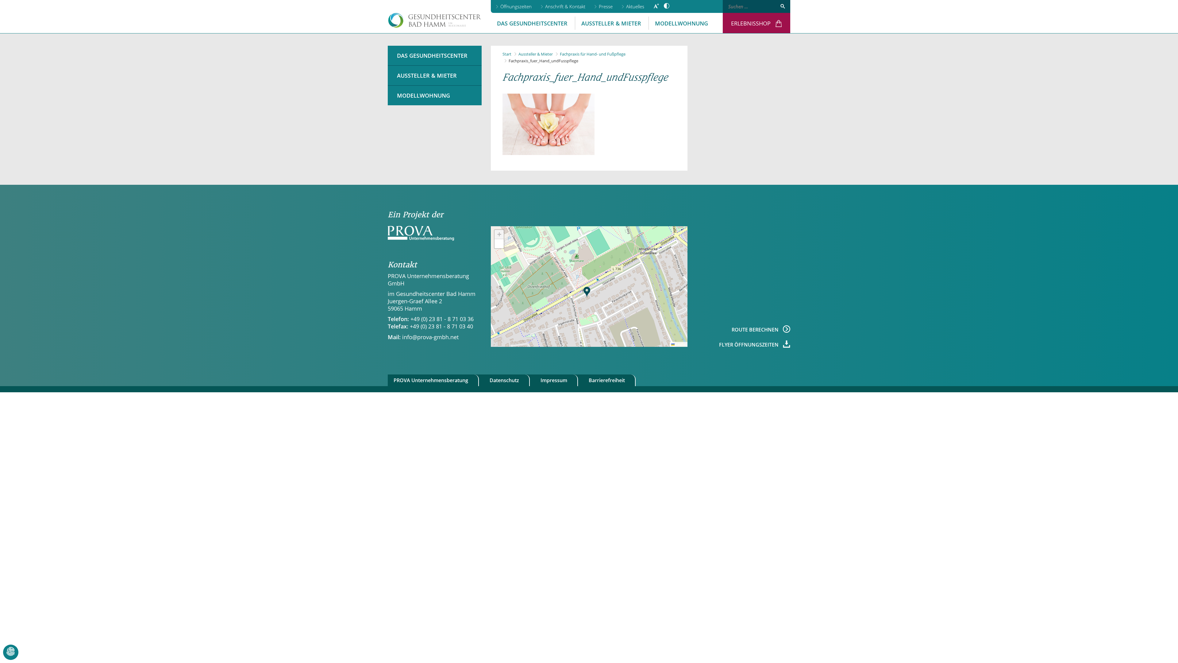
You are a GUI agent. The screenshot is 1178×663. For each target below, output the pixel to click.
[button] (586, 292)
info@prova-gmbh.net (430, 337)
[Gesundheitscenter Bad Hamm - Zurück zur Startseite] (435, 20)
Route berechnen (756, 329)
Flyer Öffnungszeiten (749, 344)
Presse (606, 6)
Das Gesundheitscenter (532, 23)
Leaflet (680, 344)
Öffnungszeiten (516, 6)
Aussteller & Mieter (611, 23)
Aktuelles (635, 6)
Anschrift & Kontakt (565, 6)
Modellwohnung (681, 23)
